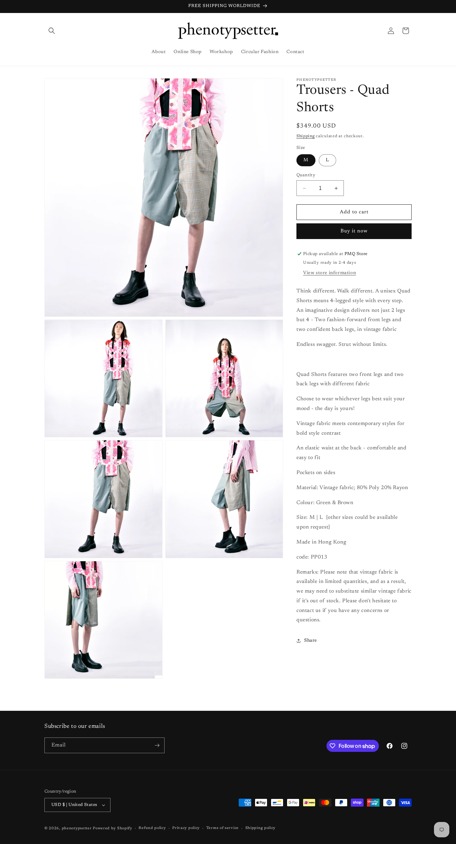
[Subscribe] (157, 745)
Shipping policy (260, 828)
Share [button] (310, 640)
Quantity (305, 175)
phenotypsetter (77, 828)
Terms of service (222, 828)
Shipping (305, 136)
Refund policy (152, 828)
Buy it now (354, 231)
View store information (329, 273)
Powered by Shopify (112, 828)
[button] (51, 30)
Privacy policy (186, 828)
